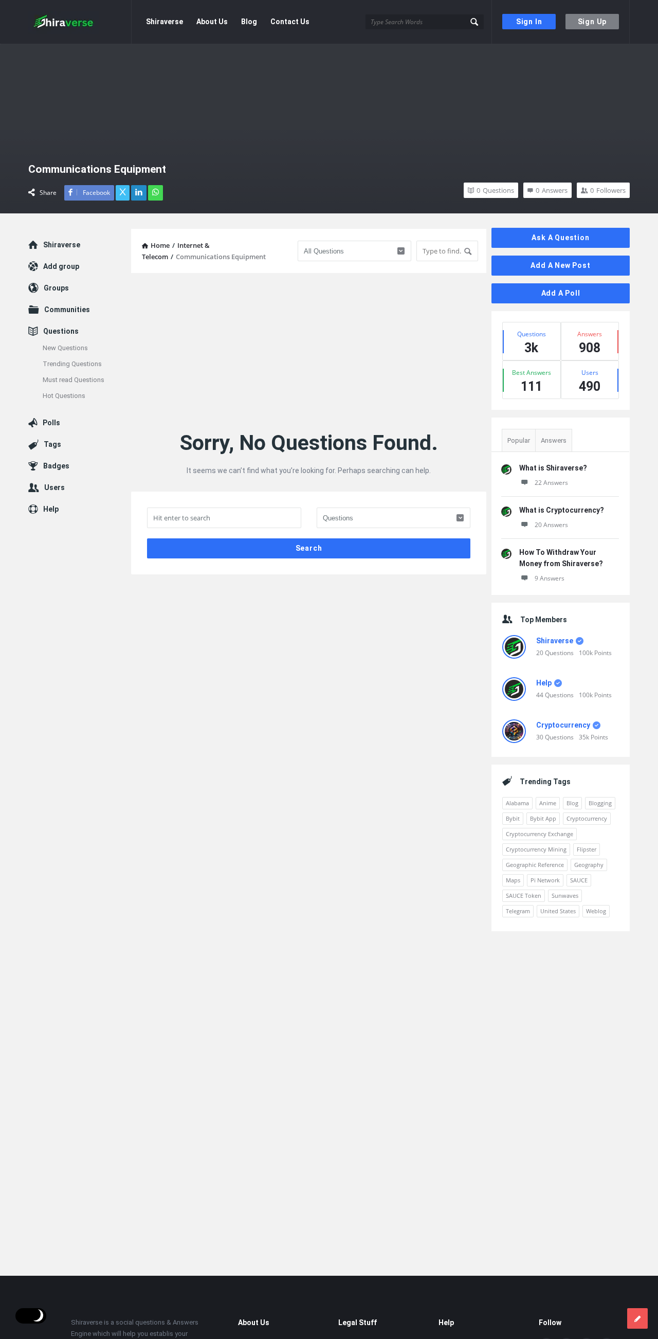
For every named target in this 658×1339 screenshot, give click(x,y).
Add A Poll (560, 293)
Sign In (529, 21)
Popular (518, 440)
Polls (51, 423)
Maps (513, 880)
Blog (249, 21)
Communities (67, 309)
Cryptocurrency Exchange (539, 834)
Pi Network (545, 880)
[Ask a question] (637, 1318)
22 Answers (551, 482)
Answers (553, 440)
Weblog (596, 911)
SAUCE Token (523, 895)
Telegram (518, 911)
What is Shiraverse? (553, 468)
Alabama (517, 803)
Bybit (513, 818)
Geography (589, 864)
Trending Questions (72, 364)
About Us (212, 21)
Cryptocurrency (563, 725)
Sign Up (592, 21)
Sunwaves (565, 895)
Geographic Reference (535, 864)
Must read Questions (73, 380)
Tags (52, 444)
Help (544, 683)
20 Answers (551, 524)
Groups (56, 288)
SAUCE (579, 880)
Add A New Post (560, 265)
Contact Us (289, 21)
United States (558, 911)
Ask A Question (560, 237)
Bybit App (543, 818)
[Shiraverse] (80, 22)
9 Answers (549, 578)
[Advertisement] (308, 353)
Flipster (586, 849)
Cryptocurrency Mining (536, 849)
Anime (547, 803)
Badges (56, 466)
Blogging (600, 803)
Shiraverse (164, 21)
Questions (61, 331)
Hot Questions (64, 396)
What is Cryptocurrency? (561, 510)
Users (54, 487)
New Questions (65, 348)
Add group (61, 266)
